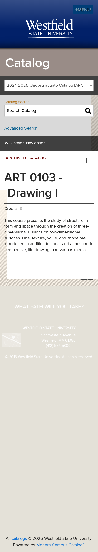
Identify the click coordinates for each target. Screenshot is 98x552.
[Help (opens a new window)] (90, 161)
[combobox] (49, 85)
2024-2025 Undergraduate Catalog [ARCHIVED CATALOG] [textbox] (50, 85)
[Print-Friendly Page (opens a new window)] (84, 161)
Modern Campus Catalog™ (60, 545)
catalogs (19, 539)
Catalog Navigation (28, 143)
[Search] (88, 111)
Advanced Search (20, 128)
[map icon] (11, 340)
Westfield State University (49, 29)
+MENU (83, 9)
